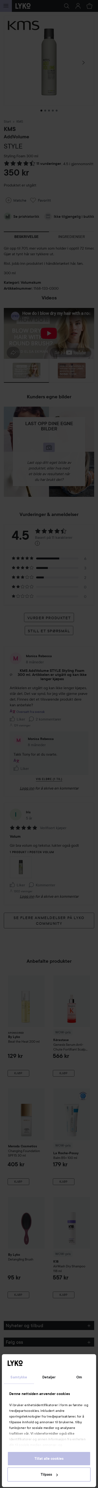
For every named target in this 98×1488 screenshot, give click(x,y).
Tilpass (46, 1474)
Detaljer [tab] (49, 1377)
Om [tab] (79, 1377)
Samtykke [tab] (18, 1377)
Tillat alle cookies (49, 1458)
